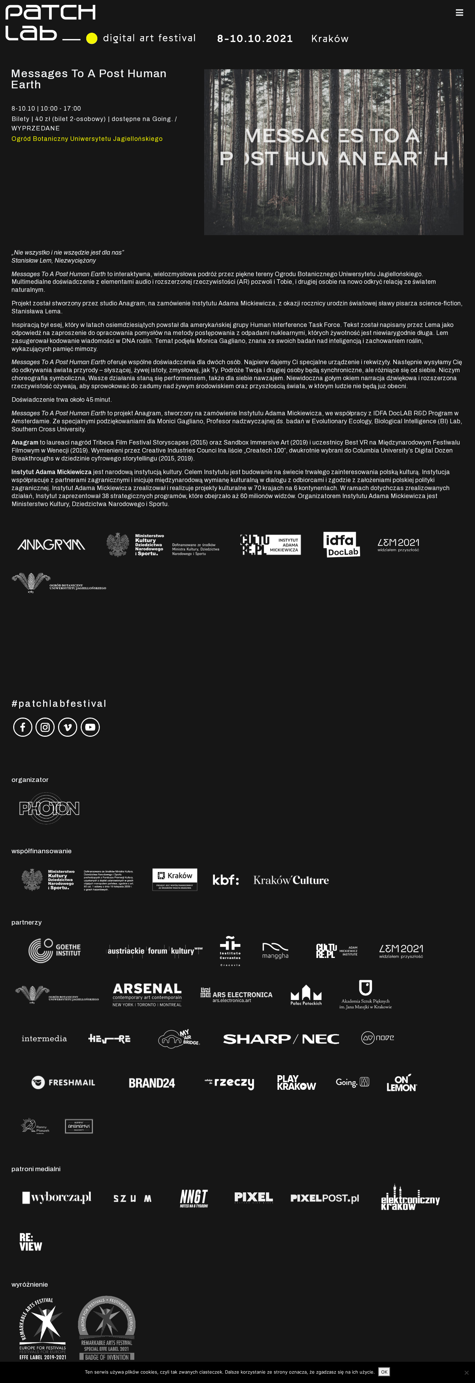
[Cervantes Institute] (230, 951)
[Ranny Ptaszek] (35, 1126)
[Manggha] (275, 951)
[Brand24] (152, 1082)
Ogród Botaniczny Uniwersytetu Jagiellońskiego (87, 139)
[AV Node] (377, 1038)
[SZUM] (132, 1197)
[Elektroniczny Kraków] (409, 1197)
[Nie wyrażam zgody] (466, 1372)
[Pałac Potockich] (306, 995)
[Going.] (352, 1082)
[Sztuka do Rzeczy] (230, 1082)
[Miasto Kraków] (175, 879)
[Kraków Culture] (291, 879)
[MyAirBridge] (178, 1038)
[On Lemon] (402, 1082)
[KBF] (226, 879)
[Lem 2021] (401, 951)
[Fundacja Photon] (49, 808)
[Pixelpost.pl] (324, 1197)
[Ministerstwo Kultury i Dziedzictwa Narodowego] (77, 879)
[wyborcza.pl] (56, 1197)
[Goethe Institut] (53, 951)
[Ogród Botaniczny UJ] (56, 995)
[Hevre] (109, 1038)
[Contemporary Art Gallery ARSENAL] (147, 995)
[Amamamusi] (79, 1126)
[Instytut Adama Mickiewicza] (338, 951)
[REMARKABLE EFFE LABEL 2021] (106, 1328)
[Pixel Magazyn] (252, 1197)
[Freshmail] (63, 1082)
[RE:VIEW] (30, 1241)
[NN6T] (194, 1197)
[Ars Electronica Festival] (236, 995)
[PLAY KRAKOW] (296, 1082)
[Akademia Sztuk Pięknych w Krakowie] (366, 995)
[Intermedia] (44, 1038)
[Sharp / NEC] (281, 1038)
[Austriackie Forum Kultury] (154, 951)
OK (384, 1372)
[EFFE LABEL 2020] (41, 1328)
